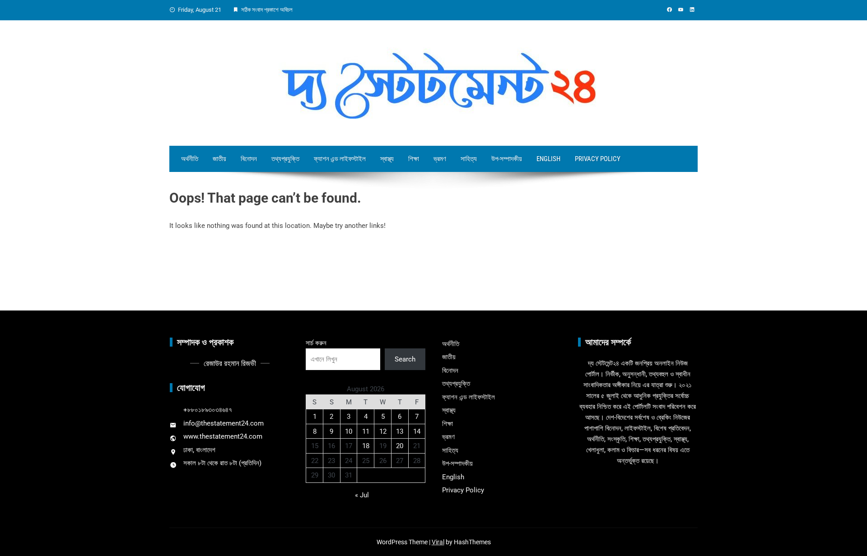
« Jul (362, 495)
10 (348, 431)
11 (365, 431)
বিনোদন (249, 159)
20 (399, 446)
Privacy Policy (597, 159)
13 (399, 431)
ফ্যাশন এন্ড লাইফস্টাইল (340, 159)
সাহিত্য (469, 159)
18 (365, 446)
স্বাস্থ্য (387, 159)
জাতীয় (219, 159)
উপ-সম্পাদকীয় (506, 159)
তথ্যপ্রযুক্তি (285, 159)
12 (383, 431)
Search (405, 359)
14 (416, 431)
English (548, 159)
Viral (438, 542)
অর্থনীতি (189, 159)
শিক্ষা (413, 159)
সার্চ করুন (316, 343)
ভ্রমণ (440, 159)
